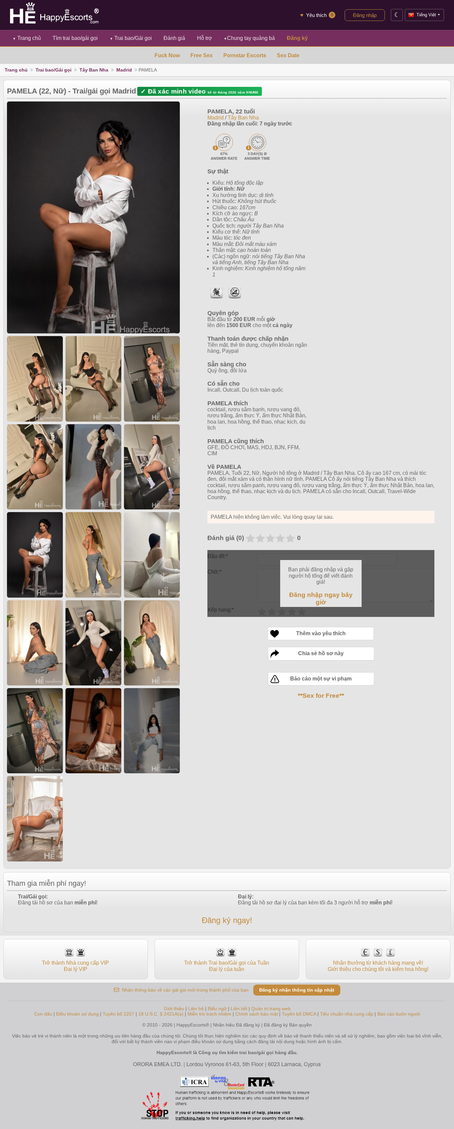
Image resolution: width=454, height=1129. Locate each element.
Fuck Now (167, 55)
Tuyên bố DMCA (299, 1014)
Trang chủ (27, 38)
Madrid (124, 70)
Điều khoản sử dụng (77, 1014)
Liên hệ (196, 1008)
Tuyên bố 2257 (118, 1014)
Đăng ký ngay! (227, 920)
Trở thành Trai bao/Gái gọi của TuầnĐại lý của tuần (226, 966)
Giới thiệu (174, 1008)
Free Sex (201, 55)
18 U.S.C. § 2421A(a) (161, 1014)
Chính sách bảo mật (256, 1014)
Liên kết (239, 1008)
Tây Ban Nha (93, 70)
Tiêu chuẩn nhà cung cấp (346, 1014)
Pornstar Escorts (244, 55)
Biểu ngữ (217, 1008)
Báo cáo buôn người (398, 1014)
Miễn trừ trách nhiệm (209, 1014)
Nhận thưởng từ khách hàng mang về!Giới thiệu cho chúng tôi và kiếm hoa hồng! (378, 966)
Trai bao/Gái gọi (131, 38)
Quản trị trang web (270, 1008)
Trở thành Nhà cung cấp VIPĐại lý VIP (75, 966)
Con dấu (43, 1014)
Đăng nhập (365, 15)
